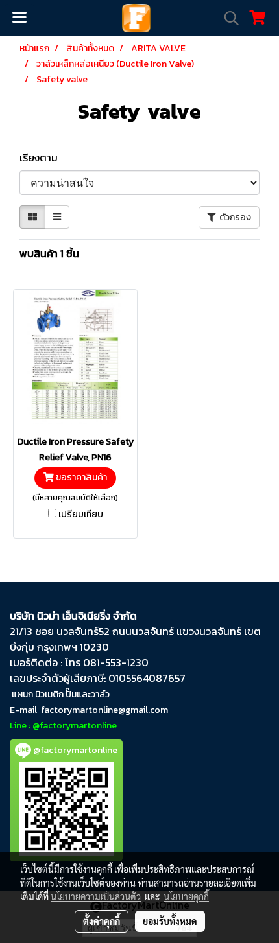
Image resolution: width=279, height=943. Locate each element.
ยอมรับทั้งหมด (170, 921)
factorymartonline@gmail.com (104, 710)
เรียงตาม (42, 157)
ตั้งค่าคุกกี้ (101, 921)
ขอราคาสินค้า (80, 478)
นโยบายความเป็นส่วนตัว (96, 896)
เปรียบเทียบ (80, 514)
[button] (227, 18)
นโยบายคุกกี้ (186, 896)
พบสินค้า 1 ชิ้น (49, 253)
